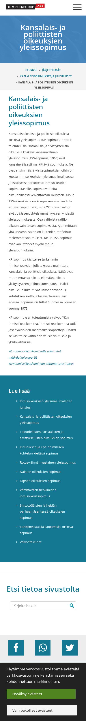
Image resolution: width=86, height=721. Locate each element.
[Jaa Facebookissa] (16, 648)
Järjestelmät (51, 70)
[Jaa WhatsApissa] (42, 648)
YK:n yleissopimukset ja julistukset (46, 76)
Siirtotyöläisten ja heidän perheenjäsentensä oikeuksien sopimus (42, 511)
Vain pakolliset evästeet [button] (32, 710)
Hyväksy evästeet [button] (27, 693)
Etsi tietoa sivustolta (43, 589)
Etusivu (31, 70)
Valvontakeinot (30, 542)
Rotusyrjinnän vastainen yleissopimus (48, 462)
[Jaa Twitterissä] (70, 648)
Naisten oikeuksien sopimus (40, 472)
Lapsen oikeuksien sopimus (40, 481)
